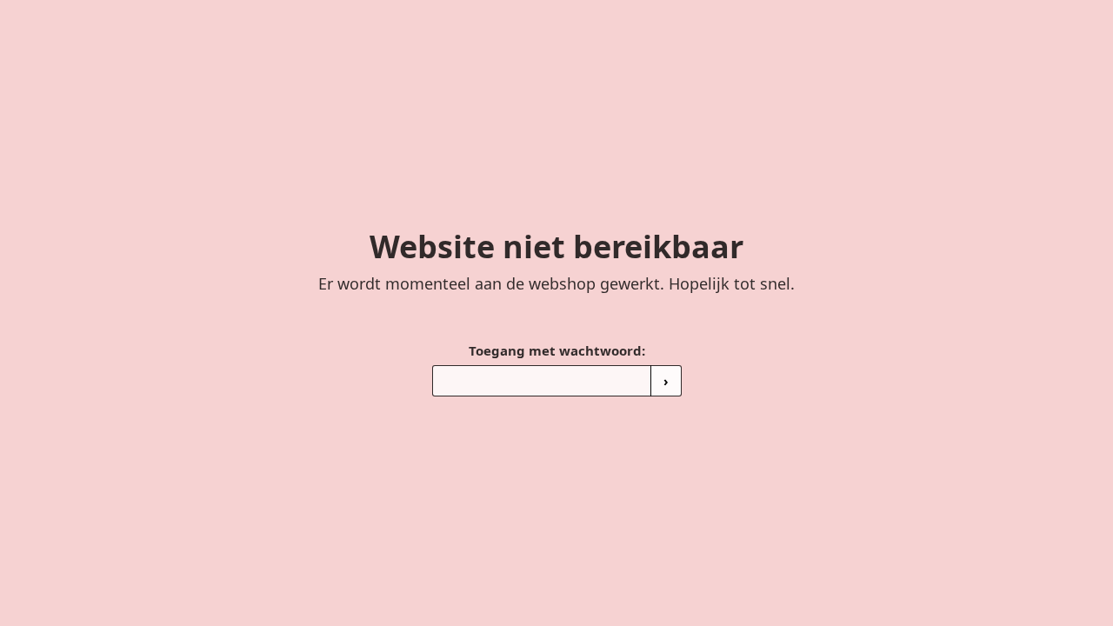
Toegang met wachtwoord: (557, 350)
